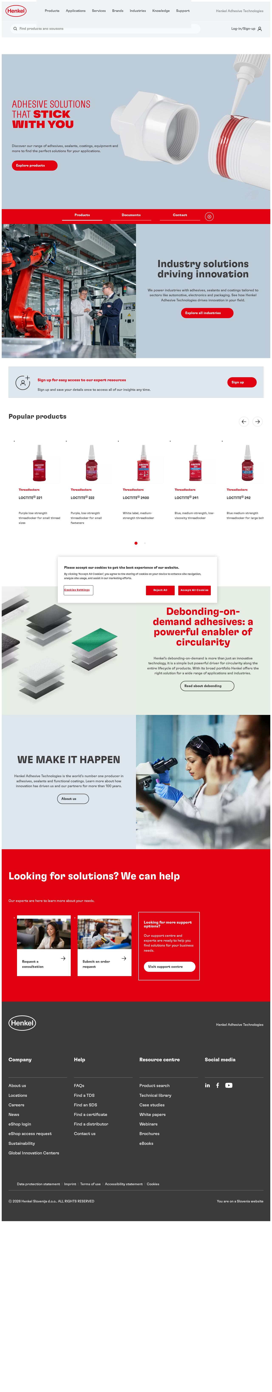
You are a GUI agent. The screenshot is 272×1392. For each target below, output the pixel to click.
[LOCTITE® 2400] (143, 487)
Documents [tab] (131, 215)
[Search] (16, 29)
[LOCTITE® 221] (39, 487)
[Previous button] (241, 421)
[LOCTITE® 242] (247, 487)
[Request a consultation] (44, 945)
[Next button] (255, 421)
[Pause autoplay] (209, 216)
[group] (136, 139)
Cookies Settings (76, 590)
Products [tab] (82, 215)
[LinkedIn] (207, 1085)
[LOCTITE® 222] (91, 487)
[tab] (136, 543)
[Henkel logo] (16, 11)
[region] (137, 580)
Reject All (160, 590)
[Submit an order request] (104, 945)
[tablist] (131, 216)
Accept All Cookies (194, 590)
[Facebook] (217, 1085)
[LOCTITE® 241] (195, 487)
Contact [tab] (180, 215)
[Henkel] (22, 1023)
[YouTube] (228, 1085)
